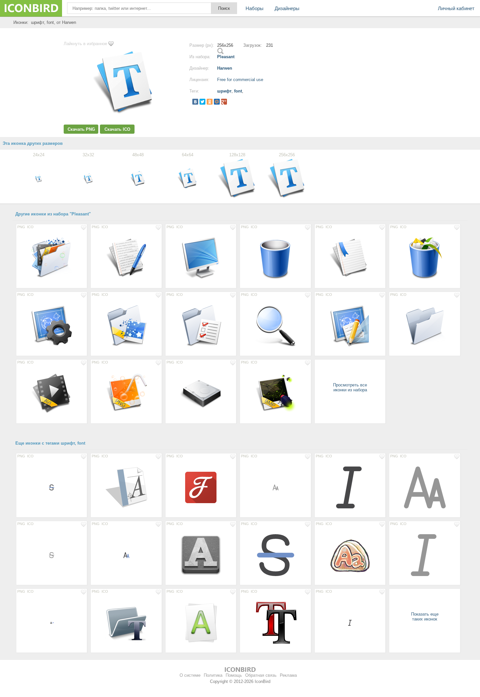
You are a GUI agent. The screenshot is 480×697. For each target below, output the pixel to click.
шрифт (224, 91)
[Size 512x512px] (350, 554)
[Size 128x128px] (51, 258)
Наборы (255, 8)
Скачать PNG (81, 129)
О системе (190, 675)
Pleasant (225, 56)
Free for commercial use (240, 79)
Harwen (224, 68)
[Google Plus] (224, 102)
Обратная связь (261, 675)
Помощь (234, 675)
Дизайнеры (287, 8)
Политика (213, 675)
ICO (30, 227)
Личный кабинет (456, 8)
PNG (21, 227)
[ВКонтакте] (195, 102)
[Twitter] (202, 102)
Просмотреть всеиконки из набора (350, 387)
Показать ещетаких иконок (425, 616)
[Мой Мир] (217, 102)
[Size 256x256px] (201, 622)
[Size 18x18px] (51, 487)
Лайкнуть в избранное (85, 43)
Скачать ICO (117, 129)
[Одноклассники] (210, 102)
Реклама (288, 675)
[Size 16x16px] (51, 622)
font (238, 91)
